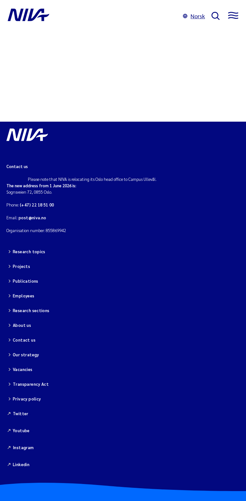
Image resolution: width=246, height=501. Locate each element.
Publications (25, 281)
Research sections (31, 310)
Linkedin (21, 464)
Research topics (29, 251)
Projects (21, 266)
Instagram (23, 447)
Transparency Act (31, 384)
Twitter (21, 413)
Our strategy (26, 354)
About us (22, 325)
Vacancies (23, 369)
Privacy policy (27, 398)
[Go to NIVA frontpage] (92, 16)
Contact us (24, 340)
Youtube (21, 430)
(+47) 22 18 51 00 (37, 204)
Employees (24, 295)
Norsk (198, 16)
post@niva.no (32, 217)
